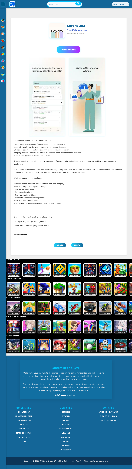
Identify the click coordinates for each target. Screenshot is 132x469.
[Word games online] (3, 74)
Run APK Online (24, 420)
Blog (23, 441)
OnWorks (66, 416)
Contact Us (24, 429)
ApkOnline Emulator (108, 412)
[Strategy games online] (3, 67)
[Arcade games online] (3, 27)
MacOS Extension (108, 420)
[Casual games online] (3, 40)
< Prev (60, 245)
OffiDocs (66, 412)
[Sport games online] (3, 61)
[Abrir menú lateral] (3, 4)
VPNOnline (66, 437)
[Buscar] (78, 3)
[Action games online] (3, 20)
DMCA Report (24, 412)
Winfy (66, 441)
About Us (24, 425)
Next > (77, 245)
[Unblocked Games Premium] (3, 81)
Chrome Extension (108, 416)
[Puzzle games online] (3, 47)
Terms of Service (23, 433)
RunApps (66, 446)
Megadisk (66, 433)
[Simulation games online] (3, 54)
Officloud (66, 450)
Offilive (66, 425)
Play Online (69, 49)
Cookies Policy (24, 437)
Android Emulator (23, 416)
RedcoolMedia (66, 429)
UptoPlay (66, 420)
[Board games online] (3, 34)
